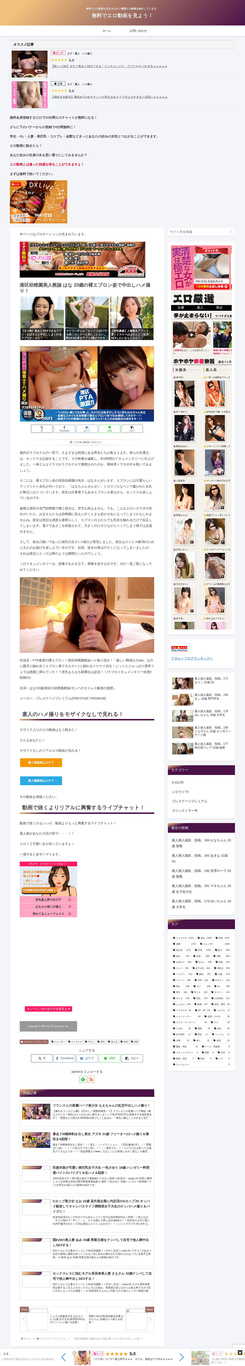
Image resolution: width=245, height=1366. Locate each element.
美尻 (126, 1042)
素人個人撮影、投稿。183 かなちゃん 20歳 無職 (201, 843)
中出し (91, 1042)
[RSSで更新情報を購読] (91, 1079)
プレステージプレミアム (36, 1042)
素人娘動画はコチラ (41, 762)
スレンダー (60, 1042)
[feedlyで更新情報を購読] (82, 1079)
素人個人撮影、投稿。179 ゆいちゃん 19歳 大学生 (201, 904)
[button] (63, 1357)
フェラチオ (76, 1042)
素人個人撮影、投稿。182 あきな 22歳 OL (200, 858)
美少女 (114, 1042)
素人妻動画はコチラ (41, 780)
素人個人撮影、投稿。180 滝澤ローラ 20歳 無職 (201, 873)
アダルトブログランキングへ (192, 658)
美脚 (136, 1042)
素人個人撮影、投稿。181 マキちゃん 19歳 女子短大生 (201, 888)
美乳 (103, 1042)
